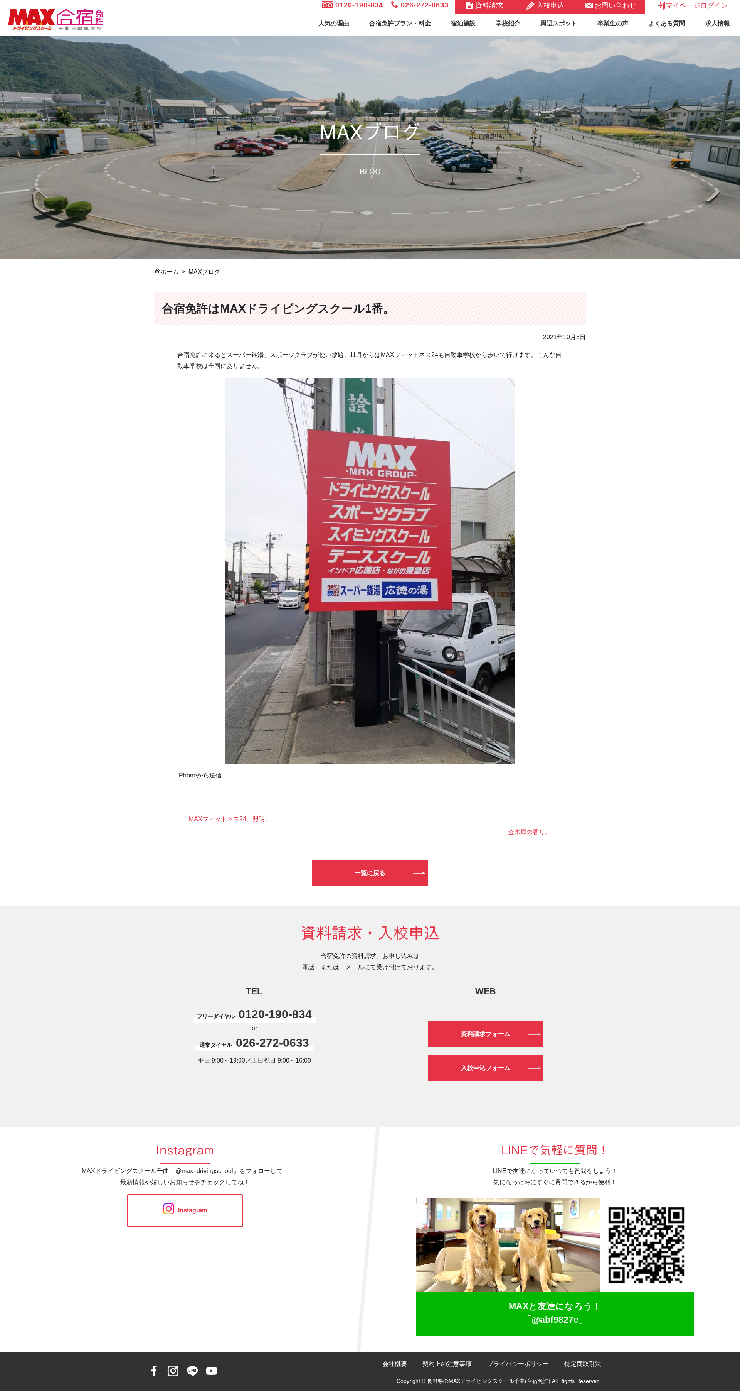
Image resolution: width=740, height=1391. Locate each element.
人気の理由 (333, 23)
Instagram (192, 1210)
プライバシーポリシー (518, 1364)
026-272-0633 (424, 5)
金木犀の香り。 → (533, 832)
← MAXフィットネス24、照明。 (226, 819)
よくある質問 (666, 23)
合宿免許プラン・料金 (400, 23)
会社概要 (394, 1364)
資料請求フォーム (485, 1034)
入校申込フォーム (485, 1068)
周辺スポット (558, 23)
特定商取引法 (582, 1364)
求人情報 (717, 23)
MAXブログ (204, 272)
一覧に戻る (370, 873)
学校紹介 (508, 23)
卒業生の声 (612, 23)
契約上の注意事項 (447, 1364)
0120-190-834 (358, 5)
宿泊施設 (463, 23)
